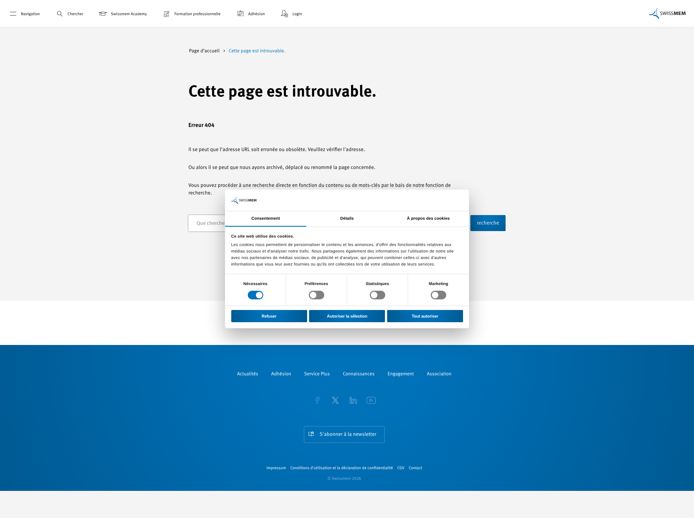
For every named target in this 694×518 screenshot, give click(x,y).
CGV (400, 468)
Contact (415, 468)
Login (297, 14)
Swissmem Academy (129, 14)
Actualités (247, 374)
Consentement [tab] (265, 218)
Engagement (401, 374)
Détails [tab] (347, 218)
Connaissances (358, 374)
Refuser (269, 316)
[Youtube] (371, 401)
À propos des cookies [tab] (428, 218)
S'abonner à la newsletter (348, 434)
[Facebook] (317, 401)
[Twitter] (335, 401)
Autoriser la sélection (347, 316)
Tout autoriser (425, 316)
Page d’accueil (205, 51)
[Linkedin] (353, 401)
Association (439, 374)
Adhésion (256, 14)
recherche (488, 223)
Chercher (75, 14)
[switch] (316, 295)
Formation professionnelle (197, 14)
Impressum (276, 468)
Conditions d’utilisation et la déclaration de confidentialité (341, 468)
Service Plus (317, 374)
